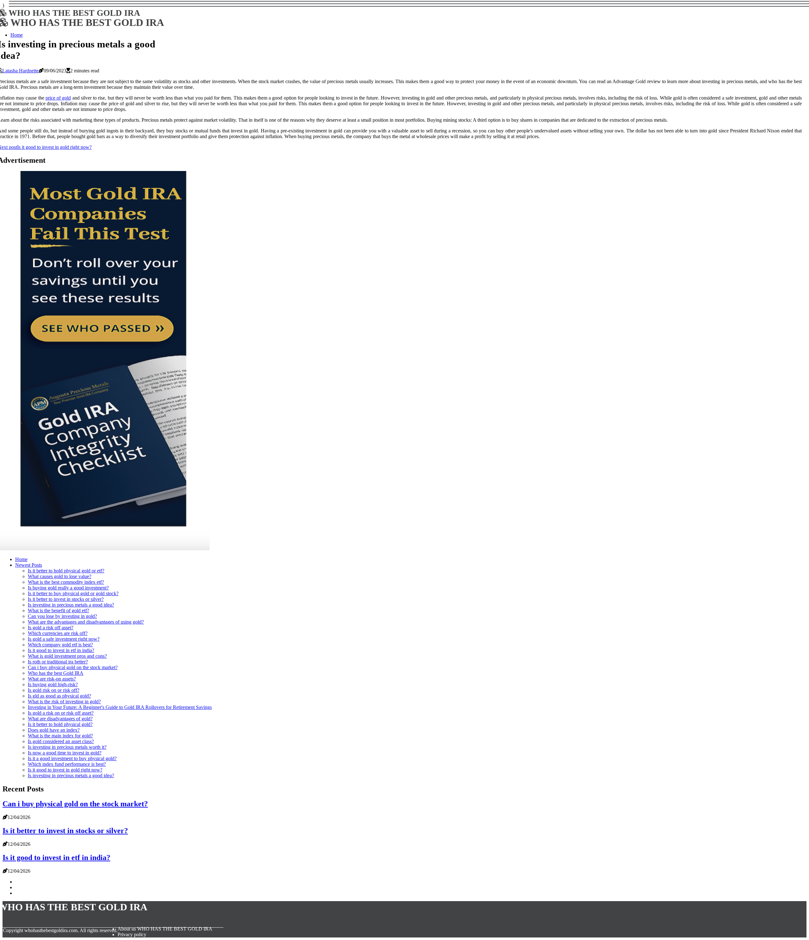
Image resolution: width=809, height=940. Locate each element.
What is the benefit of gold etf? (58, 610)
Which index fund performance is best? (67, 764)
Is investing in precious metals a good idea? (71, 604)
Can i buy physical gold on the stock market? (73, 667)
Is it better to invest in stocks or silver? (66, 599)
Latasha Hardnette (20, 70)
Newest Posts (28, 565)
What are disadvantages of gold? (60, 718)
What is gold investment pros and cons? (67, 656)
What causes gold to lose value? (59, 576)
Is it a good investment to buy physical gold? (72, 758)
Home (21, 559)
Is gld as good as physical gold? (59, 696)
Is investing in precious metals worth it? (67, 747)
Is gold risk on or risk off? (53, 690)
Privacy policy (132, 934)
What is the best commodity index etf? (66, 582)
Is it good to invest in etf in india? (61, 650)
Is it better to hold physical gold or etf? (66, 570)
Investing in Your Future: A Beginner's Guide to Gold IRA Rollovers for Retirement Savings (120, 707)
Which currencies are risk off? (58, 633)
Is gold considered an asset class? (61, 741)
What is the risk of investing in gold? (64, 701)
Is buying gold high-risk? (53, 684)
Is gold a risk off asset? (50, 627)
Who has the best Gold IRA (55, 673)
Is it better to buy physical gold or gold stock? (73, 593)
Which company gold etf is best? (60, 644)
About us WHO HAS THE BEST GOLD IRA (165, 928)
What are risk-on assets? (52, 678)
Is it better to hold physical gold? (60, 724)
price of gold (58, 98)
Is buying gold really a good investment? (68, 587)
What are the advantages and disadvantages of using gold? (86, 622)
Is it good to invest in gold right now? (65, 769)
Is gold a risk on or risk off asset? (61, 713)
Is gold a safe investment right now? (64, 639)
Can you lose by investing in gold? (62, 616)
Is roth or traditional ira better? (58, 661)
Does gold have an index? (54, 730)
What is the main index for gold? (60, 735)
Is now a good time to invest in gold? (64, 752)
